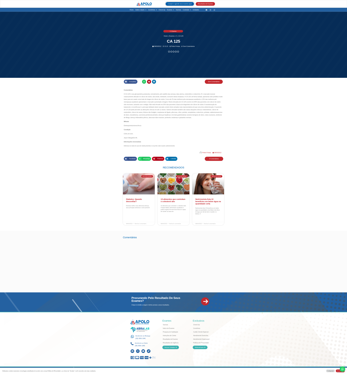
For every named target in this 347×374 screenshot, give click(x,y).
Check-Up (162, 10)
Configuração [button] (330, 371)
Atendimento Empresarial (201, 339)
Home (132, 10)
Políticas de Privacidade (201, 343)
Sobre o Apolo (139, 10)
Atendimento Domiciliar (200, 335)
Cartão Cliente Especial (200, 332)
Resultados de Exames (170, 339)
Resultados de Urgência (170, 343)
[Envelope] (143, 351)
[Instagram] (210, 9)
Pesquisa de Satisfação (170, 332)
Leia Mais (128, 212)
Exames (169, 10)
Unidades (196, 10)
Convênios (151, 10)
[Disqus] (173, 263)
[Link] (148, 351)
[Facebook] (206, 9)
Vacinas (178, 10)
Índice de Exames (168, 328)
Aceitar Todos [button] (340, 371)
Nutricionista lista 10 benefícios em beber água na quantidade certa (208, 201)
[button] (130, 82)
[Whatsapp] (214, 9)
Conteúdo (186, 10)
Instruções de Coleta (169, 335)
